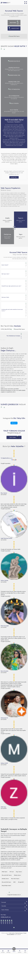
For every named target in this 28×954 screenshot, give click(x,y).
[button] (1, 461)
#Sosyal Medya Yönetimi (6, 885)
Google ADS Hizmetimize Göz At (14, 894)
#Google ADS (21, 882)
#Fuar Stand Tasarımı (15, 878)
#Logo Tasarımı (19, 871)
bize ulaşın (25, 258)
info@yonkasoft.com (6, 917)
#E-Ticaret (12, 871)
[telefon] (14, 949)
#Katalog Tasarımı (17, 875)
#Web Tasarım (4, 871)
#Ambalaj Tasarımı (5, 878)
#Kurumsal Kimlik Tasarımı (7, 875)
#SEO (14, 882)
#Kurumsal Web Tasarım (6, 882)
